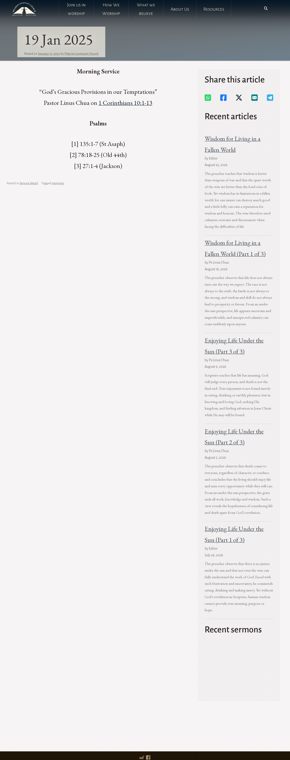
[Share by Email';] (254, 97)
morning (58, 183)
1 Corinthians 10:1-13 (125, 103)
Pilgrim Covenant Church (81, 54)
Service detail (29, 183)
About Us (180, 9)
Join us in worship (76, 9)
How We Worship (111, 9)
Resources (213, 9)
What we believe (146, 9)
